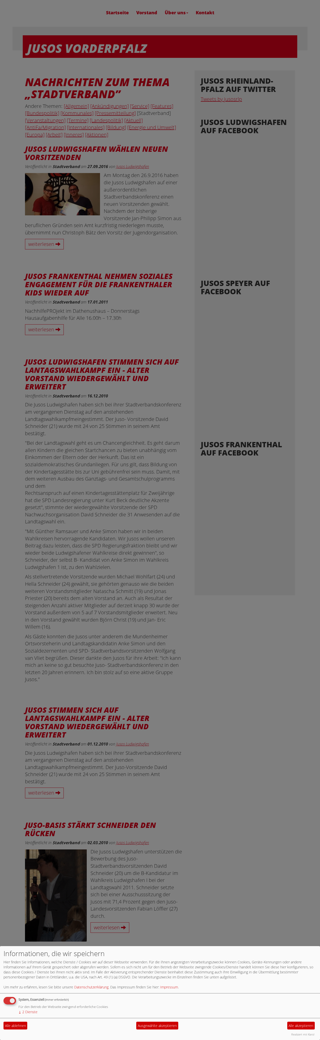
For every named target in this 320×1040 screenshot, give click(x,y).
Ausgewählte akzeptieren (157, 1025)
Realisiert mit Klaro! (302, 1034)
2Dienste (28, 1011)
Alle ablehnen (15, 1025)
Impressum (169, 987)
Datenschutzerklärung (91, 987)
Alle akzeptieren (300, 1025)
